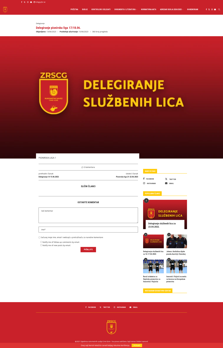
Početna (74, 9)
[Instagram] (28, 2)
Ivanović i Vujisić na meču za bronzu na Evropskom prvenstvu (176, 279)
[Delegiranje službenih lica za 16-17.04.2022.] (153, 241)
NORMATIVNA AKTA (148, 9)
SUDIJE (85, 9)
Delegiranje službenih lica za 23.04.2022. (162, 225)
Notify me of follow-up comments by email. (61, 242)
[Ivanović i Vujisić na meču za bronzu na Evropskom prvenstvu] (176, 266)
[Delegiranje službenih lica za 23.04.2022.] (165, 214)
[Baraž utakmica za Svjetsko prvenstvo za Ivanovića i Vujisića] (153, 266)
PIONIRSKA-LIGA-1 (47, 157)
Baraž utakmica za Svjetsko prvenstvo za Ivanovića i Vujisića (151, 279)
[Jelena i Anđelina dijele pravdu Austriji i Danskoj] (176, 241)
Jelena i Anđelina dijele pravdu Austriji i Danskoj (176, 252)
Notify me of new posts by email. (57, 245)
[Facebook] (21, 2)
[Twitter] (24, 2)
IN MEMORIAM (192, 9)
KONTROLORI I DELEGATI (101, 9)
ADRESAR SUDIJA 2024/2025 (171, 9)
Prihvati (137, 345)
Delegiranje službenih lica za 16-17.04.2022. (153, 252)
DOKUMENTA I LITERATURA (125, 9)
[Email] (31, 2)
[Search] (219, 9)
